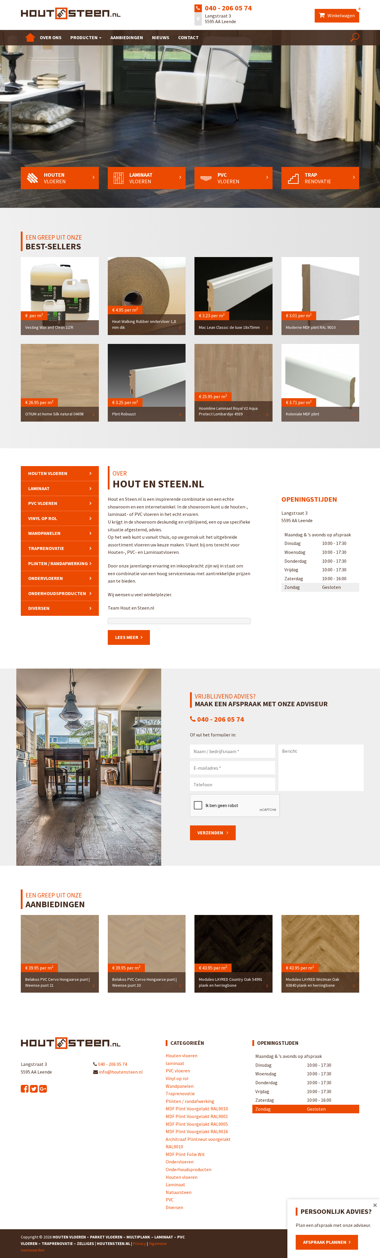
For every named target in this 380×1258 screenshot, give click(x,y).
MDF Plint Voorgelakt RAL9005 (197, 1124)
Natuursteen (178, 1192)
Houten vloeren (47, 473)
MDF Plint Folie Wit (185, 1154)
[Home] (30, 37)
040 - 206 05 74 (228, 7)
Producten (84, 37)
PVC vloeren (42, 503)
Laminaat (175, 1184)
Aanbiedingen (126, 37)
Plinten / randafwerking (58, 563)
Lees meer (126, 637)
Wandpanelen (44, 533)
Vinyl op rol (42, 518)
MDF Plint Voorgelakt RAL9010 (197, 1109)
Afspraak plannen (324, 1242)
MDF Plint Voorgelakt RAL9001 (197, 1116)
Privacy (139, 1243)
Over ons (50, 37)
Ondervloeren (45, 578)
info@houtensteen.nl (120, 1072)
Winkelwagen (343, 13)
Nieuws (160, 37)
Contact (188, 37)
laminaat (39, 488)
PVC (170, 1200)
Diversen (39, 608)
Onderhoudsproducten (57, 593)
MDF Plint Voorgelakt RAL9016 (197, 1131)
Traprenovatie (46, 548)
